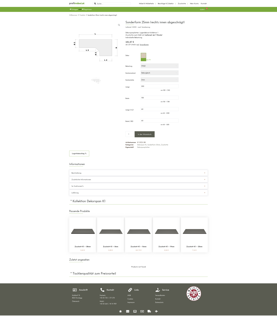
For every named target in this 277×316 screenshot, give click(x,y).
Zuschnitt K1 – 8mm (110, 246)
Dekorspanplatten (143, 147)
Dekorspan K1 (142, 145)
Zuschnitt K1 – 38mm (83, 246)
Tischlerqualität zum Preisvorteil (94, 273)
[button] (79, 153)
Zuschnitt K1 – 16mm (138, 246)
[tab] (138, 201)
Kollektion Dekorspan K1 (89, 201)
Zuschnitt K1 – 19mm (166, 246)
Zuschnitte (164, 145)
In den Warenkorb (144, 134)
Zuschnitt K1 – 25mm (194, 246)
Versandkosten (144, 45)
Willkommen (73, 15)
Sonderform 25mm (153, 145)
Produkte (82, 15)
